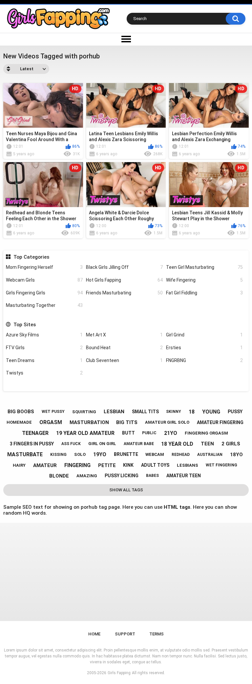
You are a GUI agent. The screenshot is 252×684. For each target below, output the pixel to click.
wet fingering (221, 465)
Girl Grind (204, 334)
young (211, 412)
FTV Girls (44, 347)
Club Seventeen (124, 360)
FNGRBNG (204, 360)
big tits (126, 422)
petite (107, 465)
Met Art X (124, 334)
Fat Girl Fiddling (204, 292)
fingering (77, 465)
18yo (236, 455)
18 (192, 412)
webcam (154, 454)
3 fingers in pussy (32, 443)
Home (94, 633)
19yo (99, 454)
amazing (86, 475)
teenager (35, 433)
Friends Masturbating (124, 292)
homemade (19, 422)
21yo (170, 433)
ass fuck (71, 443)
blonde (59, 476)
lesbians (187, 465)
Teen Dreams (44, 360)
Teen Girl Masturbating (204, 267)
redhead (181, 454)
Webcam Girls (44, 280)
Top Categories (31, 257)
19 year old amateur (85, 433)
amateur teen (183, 475)
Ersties (204, 347)
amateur (45, 465)
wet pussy (53, 411)
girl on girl (102, 443)
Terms (156, 633)
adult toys (155, 465)
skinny (173, 411)
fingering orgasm (206, 433)
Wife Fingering (204, 280)
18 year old (177, 444)
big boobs (21, 412)
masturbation (89, 422)
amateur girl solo (167, 422)
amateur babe (139, 443)
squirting (84, 411)
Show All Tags (126, 489)
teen (207, 444)
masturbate (25, 454)
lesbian (114, 412)
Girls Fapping (119, 673)
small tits (145, 411)
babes (152, 475)
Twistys (44, 372)
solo (80, 454)
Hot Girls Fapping (124, 280)
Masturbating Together (44, 305)
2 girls (230, 444)
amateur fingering (220, 422)
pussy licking (121, 475)
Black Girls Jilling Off (124, 267)
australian (209, 454)
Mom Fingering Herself (44, 267)
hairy (19, 465)
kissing (58, 454)
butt (128, 433)
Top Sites (24, 325)
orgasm (50, 422)
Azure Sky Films (44, 334)
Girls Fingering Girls (44, 292)
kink (128, 465)
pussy (235, 411)
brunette (126, 454)
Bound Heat (124, 347)
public (149, 433)
